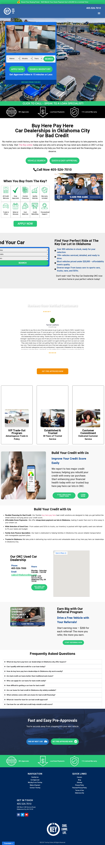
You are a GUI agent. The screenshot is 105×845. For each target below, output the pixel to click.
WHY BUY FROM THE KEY (31, 82)
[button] (99, 13)
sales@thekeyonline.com (24, 575)
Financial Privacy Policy (79, 788)
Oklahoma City (79, 793)
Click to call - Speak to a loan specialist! (53, 103)
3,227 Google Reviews (57, 311)
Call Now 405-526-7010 (54, 170)
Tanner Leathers (52, 325)
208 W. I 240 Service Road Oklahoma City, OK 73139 (38, 578)
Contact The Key (35, 788)
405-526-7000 (18, 568)
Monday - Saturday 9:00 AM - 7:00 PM (39, 571)
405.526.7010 (93, 8)
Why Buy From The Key (35, 782)
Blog (79, 780)
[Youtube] (26, 814)
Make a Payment (35, 785)
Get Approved (35, 780)
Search (49, 59)
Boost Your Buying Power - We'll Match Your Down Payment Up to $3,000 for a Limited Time (54, 2)
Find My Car (35, 777)
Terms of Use (79, 790)
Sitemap (79, 782)
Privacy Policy (79, 785)
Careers (79, 777)
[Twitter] (22, 814)
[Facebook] (18, 814)
